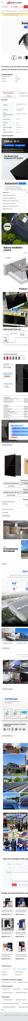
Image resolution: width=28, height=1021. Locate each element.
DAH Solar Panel (19, 972)
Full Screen (3, 972)
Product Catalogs (22, 969)
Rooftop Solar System (8, 992)
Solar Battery (4, 974)
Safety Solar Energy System (9, 1007)
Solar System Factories (21, 999)
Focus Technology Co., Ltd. (18, 1015)
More (2, 1009)
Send (14, 884)
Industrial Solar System (21, 992)
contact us (6, 15)
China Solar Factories (8, 999)
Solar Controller (16, 989)
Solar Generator (6, 989)
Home (2, 11)
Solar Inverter (18, 974)
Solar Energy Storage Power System (11, 1003)
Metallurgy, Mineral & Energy (11, 11)
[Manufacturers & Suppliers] (14, 2)
